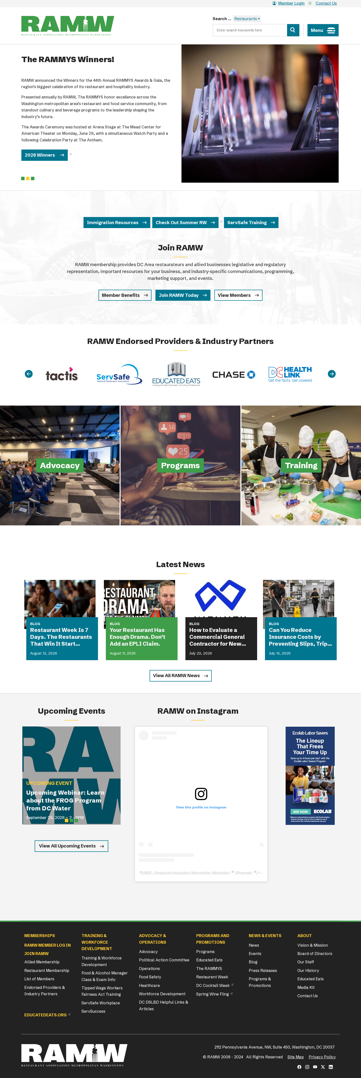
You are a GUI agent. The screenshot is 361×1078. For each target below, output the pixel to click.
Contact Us (326, 3)
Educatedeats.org (45, 1014)
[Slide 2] (32, 178)
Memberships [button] (39, 935)
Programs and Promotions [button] (212, 938)
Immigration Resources (113, 222)
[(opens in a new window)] (310, 776)
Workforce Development (162, 993)
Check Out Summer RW (181, 222)
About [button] (304, 935)
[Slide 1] (27, 178)
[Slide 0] (23, 178)
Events (255, 953)
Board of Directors (314, 953)
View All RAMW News (176, 675)
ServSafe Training (247, 222)
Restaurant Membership (46, 970)
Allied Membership (41, 961)
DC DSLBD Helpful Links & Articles (163, 1005)
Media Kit (306, 987)
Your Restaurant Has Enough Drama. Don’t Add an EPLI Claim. (137, 637)
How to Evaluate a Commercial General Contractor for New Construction (217, 637)
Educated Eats (209, 959)
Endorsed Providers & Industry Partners (44, 990)
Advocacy (148, 951)
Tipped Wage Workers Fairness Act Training (102, 991)
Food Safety (150, 976)
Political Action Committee (164, 959)
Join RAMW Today (179, 295)
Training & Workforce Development (102, 961)
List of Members (39, 978)
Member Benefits (121, 295)
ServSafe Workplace (101, 1002)
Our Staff (305, 961)
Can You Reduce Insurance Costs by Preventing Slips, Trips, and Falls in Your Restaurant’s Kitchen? (300, 637)
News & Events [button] (265, 935)
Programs (205, 951)
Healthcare (149, 985)
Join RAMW (36, 953)
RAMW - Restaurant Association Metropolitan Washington (185, 872)
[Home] (67, 25)
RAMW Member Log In (47, 945)
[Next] (331, 374)
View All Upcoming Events (67, 846)
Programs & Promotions (260, 982)
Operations (149, 968)
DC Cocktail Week (213, 985)
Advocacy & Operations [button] (152, 938)
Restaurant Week (212, 976)
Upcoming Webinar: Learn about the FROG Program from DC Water (65, 800)
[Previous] (28, 374)
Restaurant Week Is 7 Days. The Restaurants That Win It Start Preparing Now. (61, 637)
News (254, 945)
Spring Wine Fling (212, 994)
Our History (308, 970)
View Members (234, 295)
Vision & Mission (312, 945)
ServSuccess (93, 1011)
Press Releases (263, 970)
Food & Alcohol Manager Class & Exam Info (105, 976)
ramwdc (246, 872)
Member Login (291, 3)
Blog (253, 961)
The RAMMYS (209, 968)
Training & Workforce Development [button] (97, 942)
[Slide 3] (76, 820)
